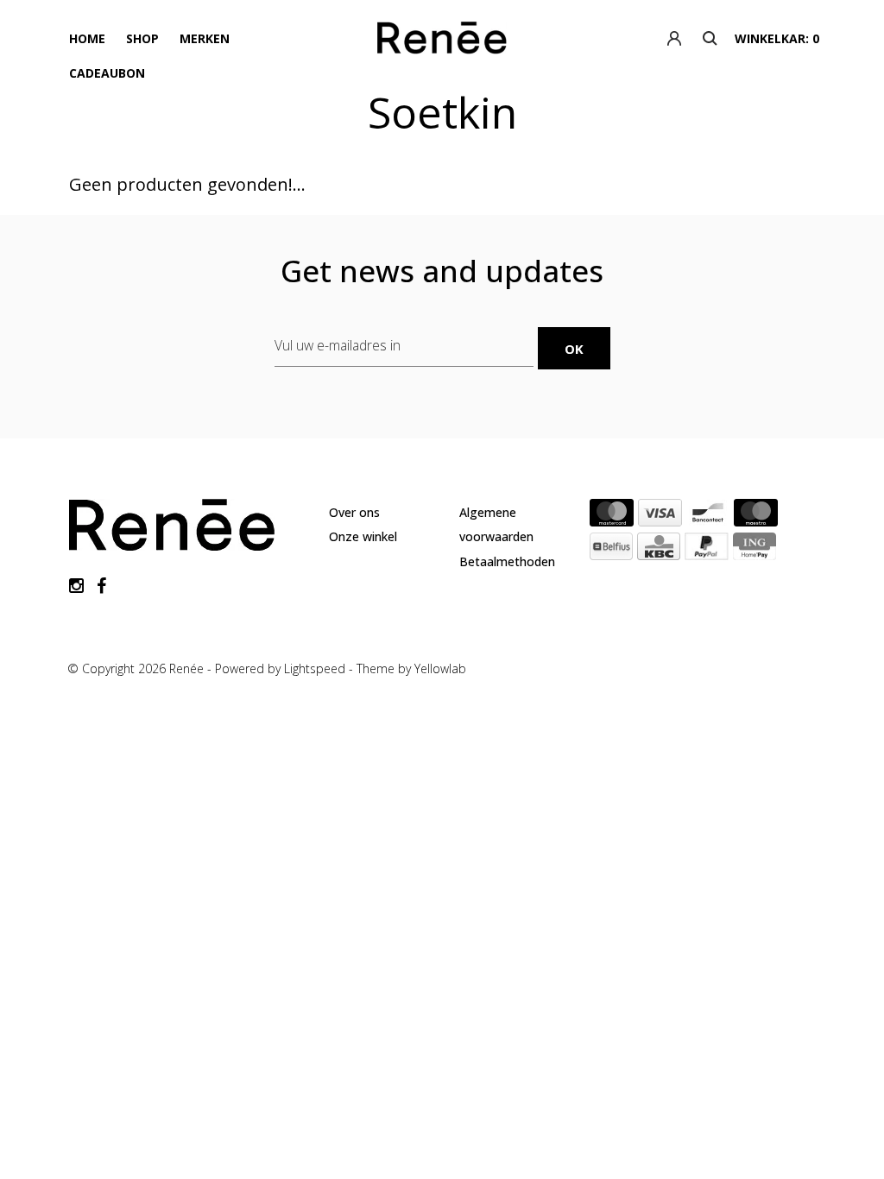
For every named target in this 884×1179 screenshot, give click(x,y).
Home (87, 38)
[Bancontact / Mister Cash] (707, 516)
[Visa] (660, 516)
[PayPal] (707, 550)
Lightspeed (314, 668)
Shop (142, 38)
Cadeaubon (107, 73)
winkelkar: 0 (777, 38)
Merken (205, 38)
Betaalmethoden (507, 561)
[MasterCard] (612, 516)
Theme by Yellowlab (411, 668)
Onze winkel (363, 536)
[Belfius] (611, 550)
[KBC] (658, 550)
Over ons (354, 512)
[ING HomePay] (754, 550)
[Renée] (442, 41)
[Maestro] (756, 516)
